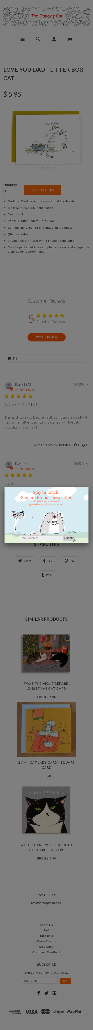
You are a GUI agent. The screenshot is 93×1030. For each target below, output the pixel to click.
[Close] (88, 487)
